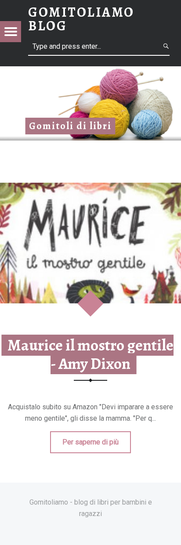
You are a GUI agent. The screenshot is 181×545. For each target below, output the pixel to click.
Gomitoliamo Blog (81, 18)
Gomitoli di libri (70, 126)
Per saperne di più (90, 442)
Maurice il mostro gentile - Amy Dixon (90, 355)
